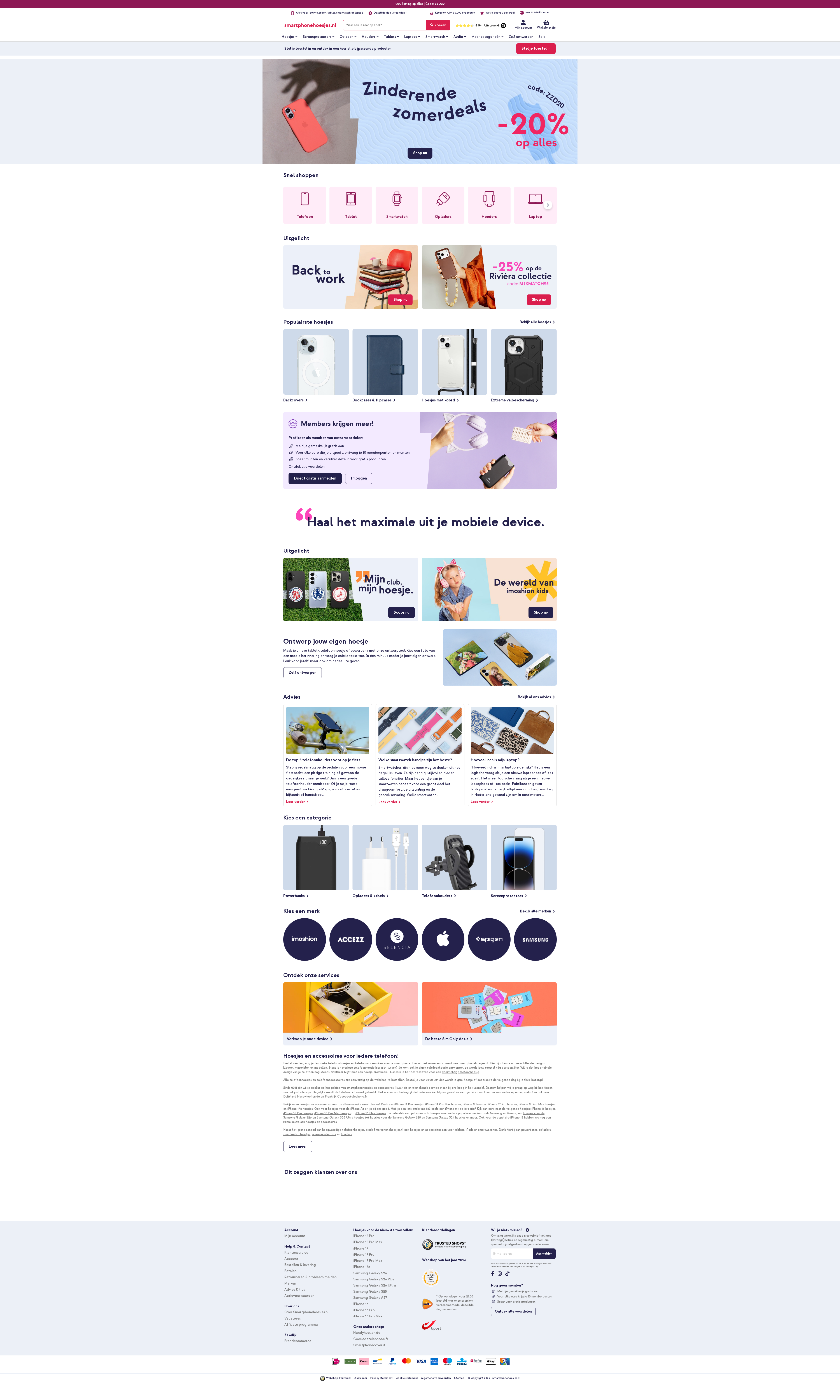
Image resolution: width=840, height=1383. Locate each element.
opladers (545, 1130)
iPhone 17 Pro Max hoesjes (537, 1104)
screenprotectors (324, 1134)
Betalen (290, 1271)
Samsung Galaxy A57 (370, 1297)
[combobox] (396, 25)
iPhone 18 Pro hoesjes (409, 1104)
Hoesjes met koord (438, 400)
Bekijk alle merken (535, 911)
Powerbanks (294, 895)
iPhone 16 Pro (364, 1310)
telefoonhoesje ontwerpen (445, 1068)
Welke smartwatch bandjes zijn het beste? (415, 760)
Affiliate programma (301, 1324)
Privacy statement (381, 1378)
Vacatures (292, 1318)
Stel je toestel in (536, 48)
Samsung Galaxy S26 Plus (373, 1279)
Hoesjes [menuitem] (288, 37)
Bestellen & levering (300, 1265)
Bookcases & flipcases (372, 400)
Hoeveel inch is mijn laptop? (495, 760)
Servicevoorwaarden (500, 1266)
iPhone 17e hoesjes (300, 1109)
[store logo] (310, 24)
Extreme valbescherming (512, 400)
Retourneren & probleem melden (310, 1277)
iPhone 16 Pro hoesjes (298, 1113)
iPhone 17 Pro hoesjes (502, 1104)
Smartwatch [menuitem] (435, 37)
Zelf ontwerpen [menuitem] (521, 37)
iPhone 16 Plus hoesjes (370, 1113)
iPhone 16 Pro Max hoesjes (332, 1113)
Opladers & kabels (368, 895)
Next (548, 205)
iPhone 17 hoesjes (474, 1104)
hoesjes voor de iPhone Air (346, 1109)
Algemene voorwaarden (436, 1378)
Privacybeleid (540, 1263)
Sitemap (459, 1378)
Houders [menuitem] (369, 37)
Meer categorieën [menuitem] (485, 37)
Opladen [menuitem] (347, 37)
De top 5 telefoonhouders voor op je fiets (323, 760)
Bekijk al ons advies (534, 697)
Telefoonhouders (437, 895)
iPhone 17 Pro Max (367, 1261)
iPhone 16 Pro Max (367, 1316)
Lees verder (296, 802)
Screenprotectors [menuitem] (317, 37)
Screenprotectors (507, 895)
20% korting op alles (409, 4)
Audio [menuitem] (458, 37)
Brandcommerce (297, 1341)
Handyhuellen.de (308, 1096)
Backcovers (293, 400)
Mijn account (523, 28)
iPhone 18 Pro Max (367, 1242)
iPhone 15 (516, 1117)
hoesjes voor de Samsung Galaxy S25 (395, 1117)
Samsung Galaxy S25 (370, 1291)
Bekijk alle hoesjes (535, 322)
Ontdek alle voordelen (307, 466)
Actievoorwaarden (299, 1296)
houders (346, 1134)
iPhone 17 (360, 1248)
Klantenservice (296, 1252)
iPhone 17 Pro (363, 1254)
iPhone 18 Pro (363, 1236)
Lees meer (298, 1146)
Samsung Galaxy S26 (370, 1273)
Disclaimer (360, 1378)
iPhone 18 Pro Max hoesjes (443, 1104)
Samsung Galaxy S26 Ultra (374, 1285)
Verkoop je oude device (307, 1039)
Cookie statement (407, 1378)
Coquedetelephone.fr (352, 1096)
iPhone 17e (361, 1267)
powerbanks (529, 1130)
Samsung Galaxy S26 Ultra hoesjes (340, 1117)
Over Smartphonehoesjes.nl (306, 1312)
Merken (290, 1283)
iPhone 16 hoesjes (543, 1109)
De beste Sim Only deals (446, 1039)
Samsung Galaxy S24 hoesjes (445, 1117)
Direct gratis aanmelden (315, 478)
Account (291, 1259)
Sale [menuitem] (542, 37)
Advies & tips (294, 1289)
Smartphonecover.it (369, 1345)
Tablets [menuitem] (390, 37)
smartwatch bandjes (296, 1134)
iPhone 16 (360, 1304)
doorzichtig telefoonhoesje (460, 1072)
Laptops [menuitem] (410, 37)
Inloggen (359, 478)
